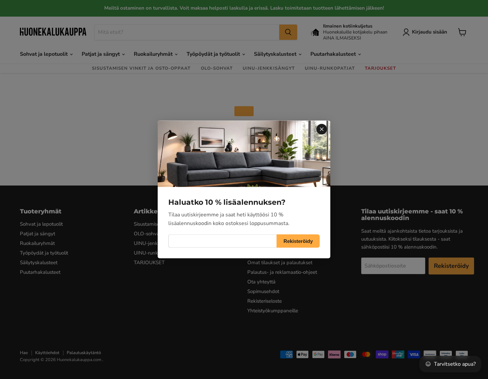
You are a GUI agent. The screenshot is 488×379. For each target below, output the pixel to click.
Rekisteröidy (298, 241)
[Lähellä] (321, 129)
